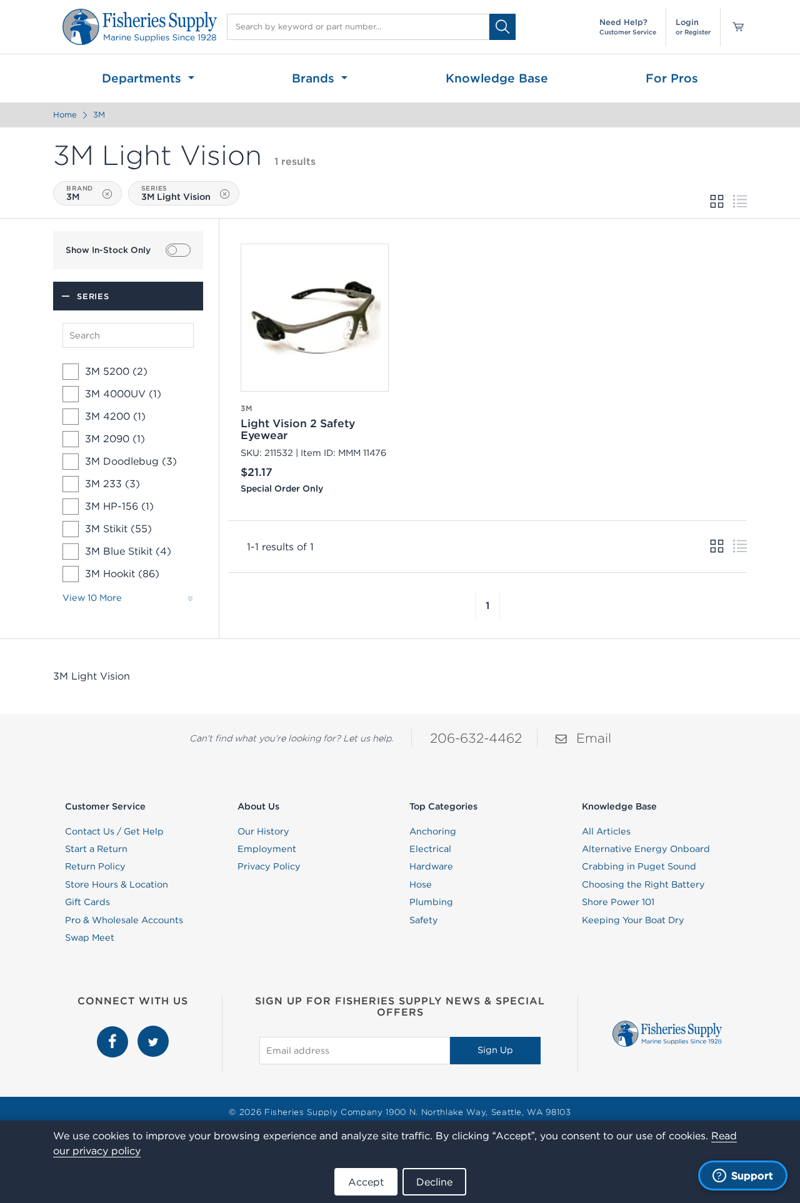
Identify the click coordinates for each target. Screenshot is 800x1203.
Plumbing (431, 902)
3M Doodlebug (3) (131, 461)
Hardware (431, 866)
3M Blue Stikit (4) (128, 551)
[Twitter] (153, 1032)
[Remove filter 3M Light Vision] (224, 194)
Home (65, 114)
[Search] (502, 26)
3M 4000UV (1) (123, 393)
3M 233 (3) (112, 483)
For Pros (672, 78)
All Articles (606, 831)
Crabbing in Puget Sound (639, 866)
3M (99, 114)
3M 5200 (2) (116, 371)
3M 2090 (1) (115, 438)
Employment (267, 848)
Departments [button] (143, 78)
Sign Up (495, 1050)
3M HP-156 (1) (119, 506)
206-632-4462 (476, 738)
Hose (420, 884)
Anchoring (432, 831)
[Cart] (734, 26)
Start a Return (96, 848)
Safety (423, 920)
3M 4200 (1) (115, 416)
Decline (434, 1182)
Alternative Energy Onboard (646, 848)
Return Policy (95, 866)
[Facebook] (114, 1032)
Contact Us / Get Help (114, 831)
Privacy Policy (269, 866)
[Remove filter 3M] (107, 194)
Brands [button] (315, 78)
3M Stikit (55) (118, 528)
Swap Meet (89, 937)
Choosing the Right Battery (643, 884)
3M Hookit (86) (122, 573)
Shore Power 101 (618, 902)
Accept (366, 1182)
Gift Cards (87, 902)
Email (593, 738)
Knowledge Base (497, 78)
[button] (475, 605)
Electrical (430, 848)
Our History (263, 831)
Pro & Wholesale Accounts (124, 920)
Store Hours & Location (116, 884)
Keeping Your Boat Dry (633, 920)
